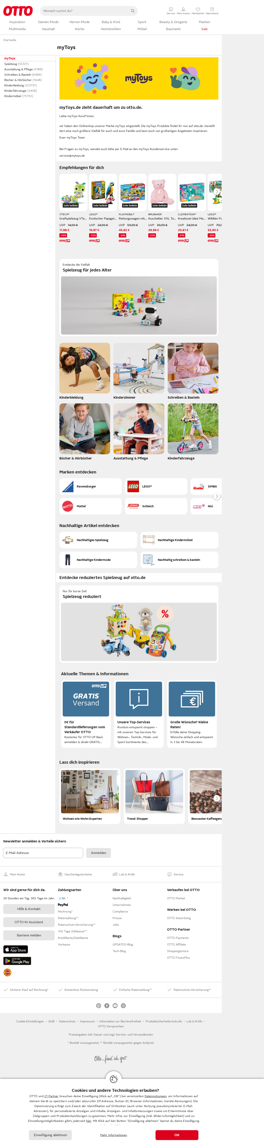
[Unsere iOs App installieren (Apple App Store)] (15, 949)
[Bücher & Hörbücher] (84, 432)
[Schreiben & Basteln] (193, 372)
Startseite (9, 40)
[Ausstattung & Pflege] (138, 432)
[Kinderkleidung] (84, 372)
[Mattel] (90, 506)
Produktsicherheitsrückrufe (164, 1021)
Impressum (87, 1021)
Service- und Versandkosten (134, 1034)
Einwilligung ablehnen (50, 1135)
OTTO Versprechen (111, 1026)
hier (88, 1121)
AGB (51, 1021)
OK (176, 1135)
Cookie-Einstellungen (30, 1021)
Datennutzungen (155, 1096)
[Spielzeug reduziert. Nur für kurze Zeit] (138, 624)
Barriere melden (29, 935)
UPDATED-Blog (123, 944)
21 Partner (51, 1096)
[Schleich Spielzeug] (156, 506)
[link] (7, 972)
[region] (132, 1112)
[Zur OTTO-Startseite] (18, 11)
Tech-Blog (119, 951)
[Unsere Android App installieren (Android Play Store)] (17, 961)
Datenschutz (67, 1021)
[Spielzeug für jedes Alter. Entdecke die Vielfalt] (138, 297)
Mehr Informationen (113, 1135)
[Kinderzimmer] (138, 372)
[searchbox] (84, 11)
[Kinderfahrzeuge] (193, 432)
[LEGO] (156, 486)
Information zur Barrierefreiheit (120, 1021)
